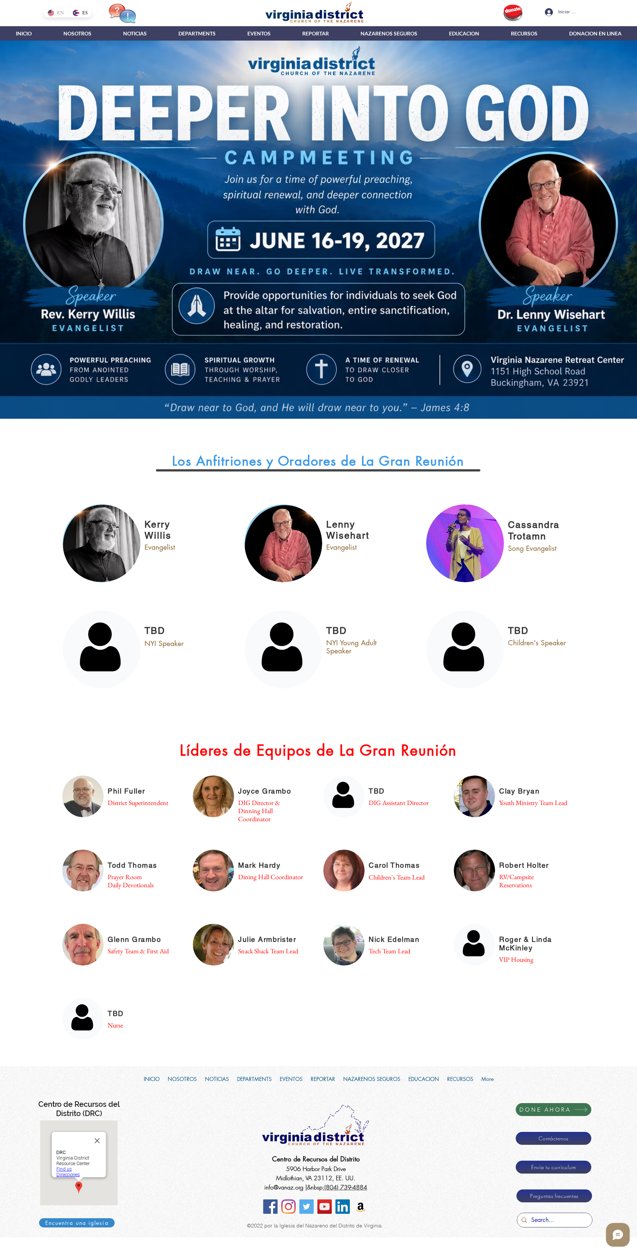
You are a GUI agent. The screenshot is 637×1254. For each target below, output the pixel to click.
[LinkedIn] (342, 1206)
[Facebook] (270, 1206)
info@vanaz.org (283, 1187)
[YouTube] (324, 1206)
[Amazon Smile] (361, 1206)
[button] (197, 33)
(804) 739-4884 (345, 1187)
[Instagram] (288, 1206)
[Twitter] (306, 1206)
